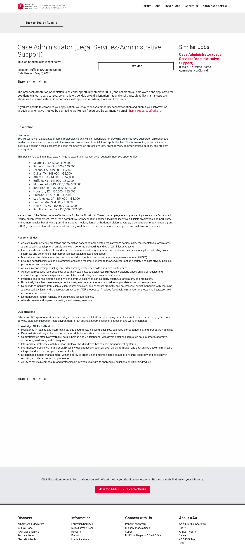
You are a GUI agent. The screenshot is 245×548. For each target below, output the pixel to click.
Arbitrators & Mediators (31, 524)
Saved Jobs (172, 6)
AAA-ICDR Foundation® (192, 524)
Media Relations (80, 539)
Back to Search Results (41, 22)
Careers (183, 535)
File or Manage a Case (137, 527)
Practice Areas (26, 535)
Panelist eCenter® (135, 524)
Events (75, 535)
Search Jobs (151, 6)
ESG (181, 543)
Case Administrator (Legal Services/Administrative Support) (200, 58)
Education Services (82, 524)
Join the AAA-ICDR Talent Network (122, 489)
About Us (191, 6)
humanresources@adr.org (145, 110)
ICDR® (183, 527)
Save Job (136, 66)
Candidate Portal (215, 6)
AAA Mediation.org (28, 531)
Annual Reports (188, 531)
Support (129, 531)
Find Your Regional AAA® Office (143, 535)
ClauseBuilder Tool (28, 539)
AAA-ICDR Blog (187, 539)
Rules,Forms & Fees (82, 527)
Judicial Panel (25, 527)
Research (76, 531)
